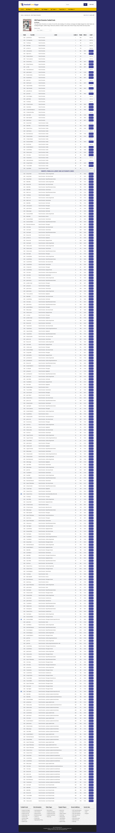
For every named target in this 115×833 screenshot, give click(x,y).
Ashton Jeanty (62, 816)
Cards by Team (24, 816)
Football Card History (51, 815)
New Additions (50, 810)
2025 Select (74, 816)
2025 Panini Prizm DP (76, 811)
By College (44, 9)
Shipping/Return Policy (38, 819)
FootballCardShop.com (48, 828)
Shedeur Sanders (63, 813)
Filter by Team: (37, 28)
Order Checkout (37, 811)
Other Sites (49, 816)
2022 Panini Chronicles (36, 15)
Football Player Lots (25, 815)
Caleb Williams (62, 818)
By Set (36, 9)
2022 (24, 494)
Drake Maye (62, 815)
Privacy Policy (36, 818)
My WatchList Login (38, 815)
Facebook (87, 810)
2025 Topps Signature (76, 813)
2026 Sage (74, 821)
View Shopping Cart (38, 810)
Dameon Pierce (29, 494)
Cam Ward (62, 811)
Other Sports (24, 819)
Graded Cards (24, 821)
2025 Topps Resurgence (76, 810)
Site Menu (71, 9)
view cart (92, 4)
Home (22, 9)
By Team (53, 9)
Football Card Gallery (51, 811)
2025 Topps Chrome (76, 815)
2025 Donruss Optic (76, 818)
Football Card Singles (26, 810)
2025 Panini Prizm (75, 819)
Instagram (87, 813)
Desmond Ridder (29, 619)
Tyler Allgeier (28, 691)
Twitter (86, 811)
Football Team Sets (25, 813)
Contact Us (36, 816)
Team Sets (62, 9)
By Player (28, 9)
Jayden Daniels (62, 821)
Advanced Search (37, 813)
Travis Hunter (62, 819)
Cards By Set (27, 15)
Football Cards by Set (26, 811)
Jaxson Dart (62, 810)
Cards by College (25, 818)
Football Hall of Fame (51, 813)
